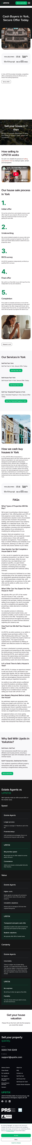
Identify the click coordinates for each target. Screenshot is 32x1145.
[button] (29, 3)
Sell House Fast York (16, 385)
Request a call (7, 344)
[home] (5, 3)
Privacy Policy (10, 1130)
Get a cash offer (7, 773)
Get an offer (6, 81)
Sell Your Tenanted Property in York (16, 401)
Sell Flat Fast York (16, 370)
